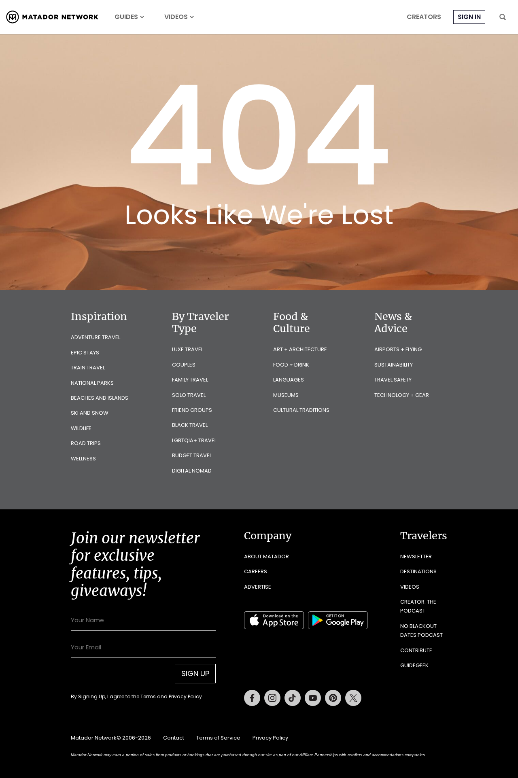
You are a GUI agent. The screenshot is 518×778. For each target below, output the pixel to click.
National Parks (92, 383)
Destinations (418, 571)
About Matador (266, 556)
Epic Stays (85, 352)
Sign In (469, 16)
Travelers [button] (423, 536)
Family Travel (190, 380)
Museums (286, 395)
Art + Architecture (300, 349)
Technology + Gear (401, 395)
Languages (288, 380)
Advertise (257, 587)
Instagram (272, 698)
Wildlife (81, 428)
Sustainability (393, 365)
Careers (255, 571)
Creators (424, 17)
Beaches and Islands (99, 398)
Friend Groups (192, 410)
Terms (148, 696)
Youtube (313, 698)
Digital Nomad (192, 471)
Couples (183, 365)
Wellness (83, 458)
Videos (176, 17)
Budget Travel (192, 455)
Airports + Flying (398, 349)
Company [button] (267, 536)
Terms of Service (218, 738)
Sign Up (195, 673)
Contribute (416, 650)
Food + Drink (291, 365)
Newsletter (416, 556)
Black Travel (190, 425)
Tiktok (292, 698)
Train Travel (88, 367)
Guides (126, 17)
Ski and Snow (89, 413)
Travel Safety (393, 380)
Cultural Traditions (301, 410)
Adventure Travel (95, 337)
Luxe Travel (187, 349)
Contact (173, 738)
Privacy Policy (185, 696)
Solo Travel (189, 395)
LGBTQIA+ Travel (194, 440)
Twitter (353, 698)
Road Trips (86, 443)
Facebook (252, 698)
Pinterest (333, 698)
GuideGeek (414, 665)
